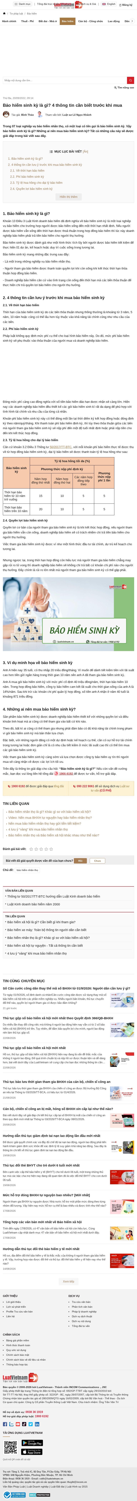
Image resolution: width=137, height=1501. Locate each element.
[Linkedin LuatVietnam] (37, 1424)
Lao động (114, 21)
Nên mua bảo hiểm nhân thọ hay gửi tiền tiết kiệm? (44, 823)
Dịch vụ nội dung (81, 1321)
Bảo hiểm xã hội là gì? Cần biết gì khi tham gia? (41, 922)
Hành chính (9, 21)
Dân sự (129, 21)
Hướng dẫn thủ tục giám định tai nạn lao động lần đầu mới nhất (51, 1136)
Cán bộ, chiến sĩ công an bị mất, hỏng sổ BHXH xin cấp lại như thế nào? (58, 1109)
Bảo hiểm (67, 21)
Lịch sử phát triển (16, 1306)
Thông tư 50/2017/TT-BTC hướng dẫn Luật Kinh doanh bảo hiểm (53, 896)
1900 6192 (18, 786)
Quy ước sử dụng (16, 1350)
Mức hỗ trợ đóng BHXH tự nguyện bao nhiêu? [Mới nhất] (46, 1195)
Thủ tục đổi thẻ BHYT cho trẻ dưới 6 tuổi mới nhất (41, 1165)
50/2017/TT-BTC (61, 447)
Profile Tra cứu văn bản (19, 1311)
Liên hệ (10, 1316)
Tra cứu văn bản (81, 1301)
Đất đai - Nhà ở (48, 21)
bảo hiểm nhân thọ (27, 870)
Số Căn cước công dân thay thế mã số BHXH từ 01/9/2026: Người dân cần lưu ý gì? (66, 988)
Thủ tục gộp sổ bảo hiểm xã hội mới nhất (34, 1048)
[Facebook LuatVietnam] (5, 1424)
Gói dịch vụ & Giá (86, 3)
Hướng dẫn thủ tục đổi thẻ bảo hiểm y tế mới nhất (41, 1249)
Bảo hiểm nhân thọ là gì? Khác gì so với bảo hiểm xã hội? (49, 812)
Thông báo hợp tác (17, 1364)
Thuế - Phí (27, 21)
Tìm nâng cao (125, 87)
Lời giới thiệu (13, 1301)
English (111, 3)
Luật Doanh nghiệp (38, 1486)
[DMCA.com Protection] (39, 1496)
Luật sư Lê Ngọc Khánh (77, 114)
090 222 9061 (85, 786)
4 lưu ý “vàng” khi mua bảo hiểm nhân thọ (38, 829)
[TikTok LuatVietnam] (24, 1424)
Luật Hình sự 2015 (77, 1486)
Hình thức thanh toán (18, 1345)
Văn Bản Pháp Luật (14, 1486)
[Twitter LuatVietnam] (31, 1424)
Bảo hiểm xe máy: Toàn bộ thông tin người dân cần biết (46, 930)
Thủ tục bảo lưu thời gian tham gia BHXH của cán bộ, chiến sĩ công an (56, 1082)
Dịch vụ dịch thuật (82, 1316)
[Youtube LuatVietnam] (18, 1424)
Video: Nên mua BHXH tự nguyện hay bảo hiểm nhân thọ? (50, 817)
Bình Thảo (27, 114)
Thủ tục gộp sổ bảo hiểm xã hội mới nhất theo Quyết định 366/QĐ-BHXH (58, 1018)
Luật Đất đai (57, 1486)
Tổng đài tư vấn (81, 1326)
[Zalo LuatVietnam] (11, 1424)
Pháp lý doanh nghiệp (84, 1311)
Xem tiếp (68, 1281)
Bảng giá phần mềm (17, 1340)
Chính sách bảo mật (17, 1354)
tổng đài (59, 786)
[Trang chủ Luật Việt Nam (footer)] (68, 1377)
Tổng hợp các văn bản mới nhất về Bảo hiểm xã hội (42, 1222)
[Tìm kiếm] (130, 80)
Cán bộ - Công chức (90, 21)
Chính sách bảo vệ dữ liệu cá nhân (26, 1359)
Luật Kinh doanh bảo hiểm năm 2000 (33, 904)
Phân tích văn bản (82, 1306)
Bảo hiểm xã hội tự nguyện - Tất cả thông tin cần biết (45, 945)
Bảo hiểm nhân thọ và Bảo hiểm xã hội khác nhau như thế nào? (53, 835)
